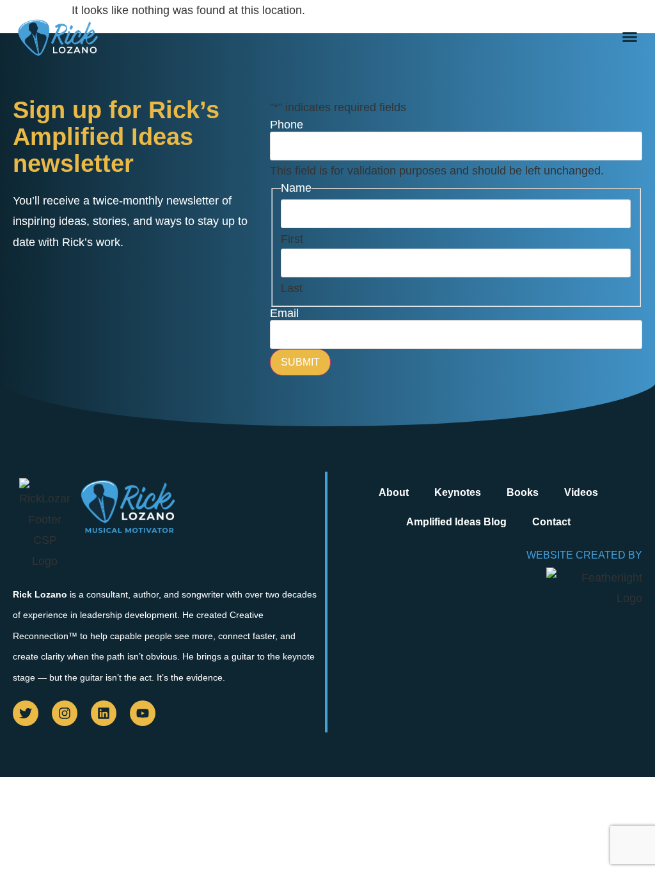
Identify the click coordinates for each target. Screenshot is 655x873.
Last (292, 288)
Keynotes (457, 492)
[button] (630, 37)
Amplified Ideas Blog (456, 521)
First (292, 239)
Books (523, 492)
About (394, 492)
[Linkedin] (103, 713)
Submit (300, 362)
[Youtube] (142, 713)
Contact (551, 521)
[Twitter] (25, 713)
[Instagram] (64, 713)
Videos (581, 492)
